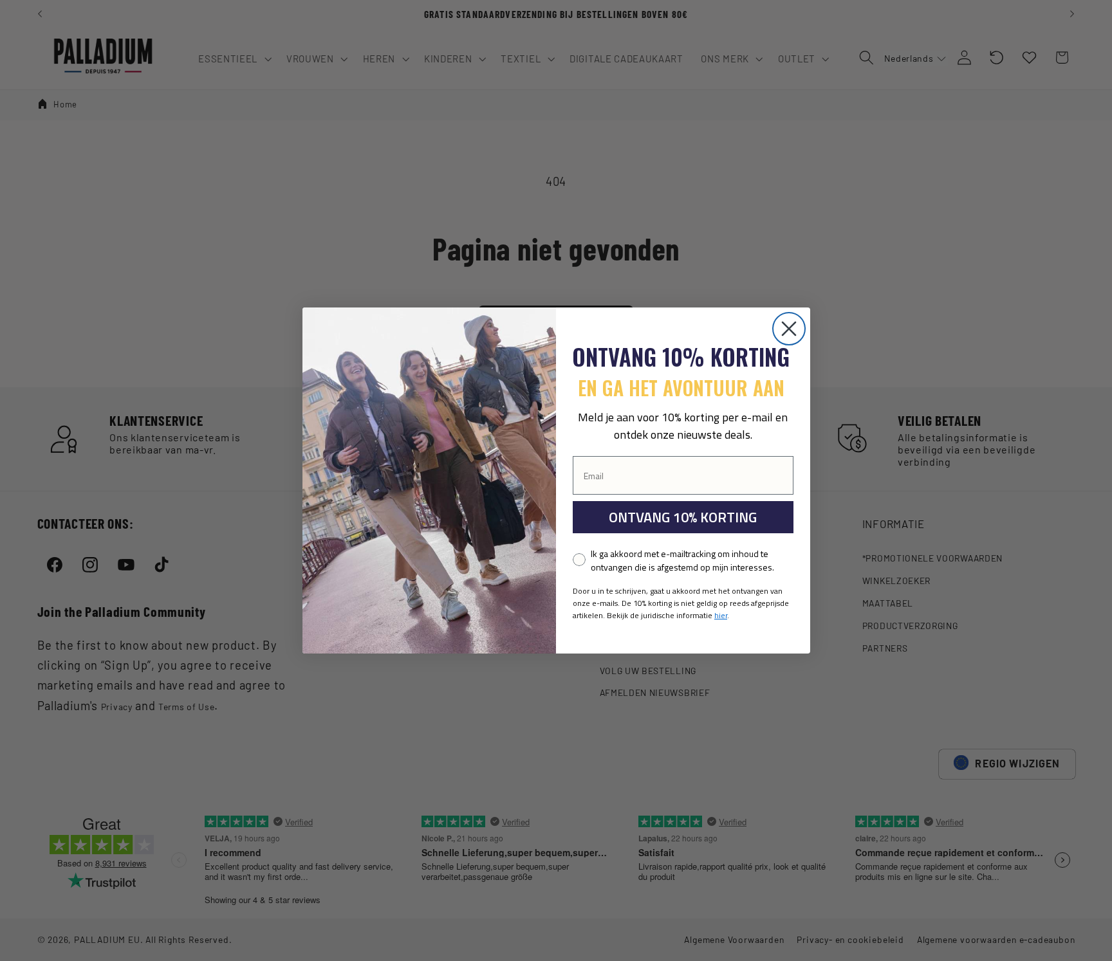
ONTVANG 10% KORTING (683, 517)
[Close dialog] (789, 329)
